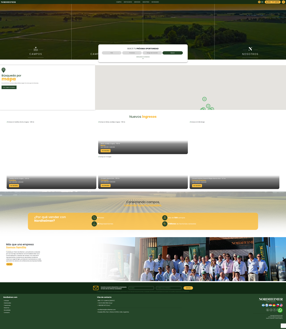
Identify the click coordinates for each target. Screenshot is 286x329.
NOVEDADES (155, 2)
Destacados (7, 303)
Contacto (6, 312)
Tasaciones (7, 305)
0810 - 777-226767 (273, 2)
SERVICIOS (137, 2)
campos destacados (107, 54)
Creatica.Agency (279, 318)
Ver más (9, 264)
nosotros (250, 54)
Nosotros (6, 308)
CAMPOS (118, 2)
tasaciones (178, 54)
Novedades (7, 310)
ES (259, 2)
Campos (35, 54)
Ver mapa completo (9, 87)
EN (262, 2)
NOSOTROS (146, 2)
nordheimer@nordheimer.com (107, 309)
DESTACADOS (128, 2)
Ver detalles (14, 186)
